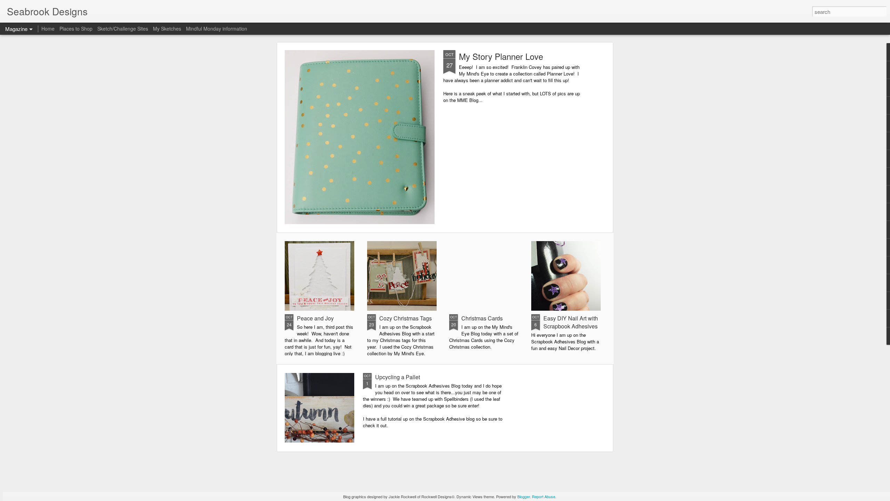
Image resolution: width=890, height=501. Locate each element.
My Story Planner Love (501, 56)
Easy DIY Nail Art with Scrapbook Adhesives (570, 322)
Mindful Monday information (216, 28)
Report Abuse (543, 496)
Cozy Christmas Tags (405, 318)
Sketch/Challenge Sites (122, 28)
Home (48, 28)
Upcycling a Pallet (397, 377)
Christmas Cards (482, 318)
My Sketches (167, 28)
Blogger (523, 496)
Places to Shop (75, 28)
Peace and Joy (315, 318)
